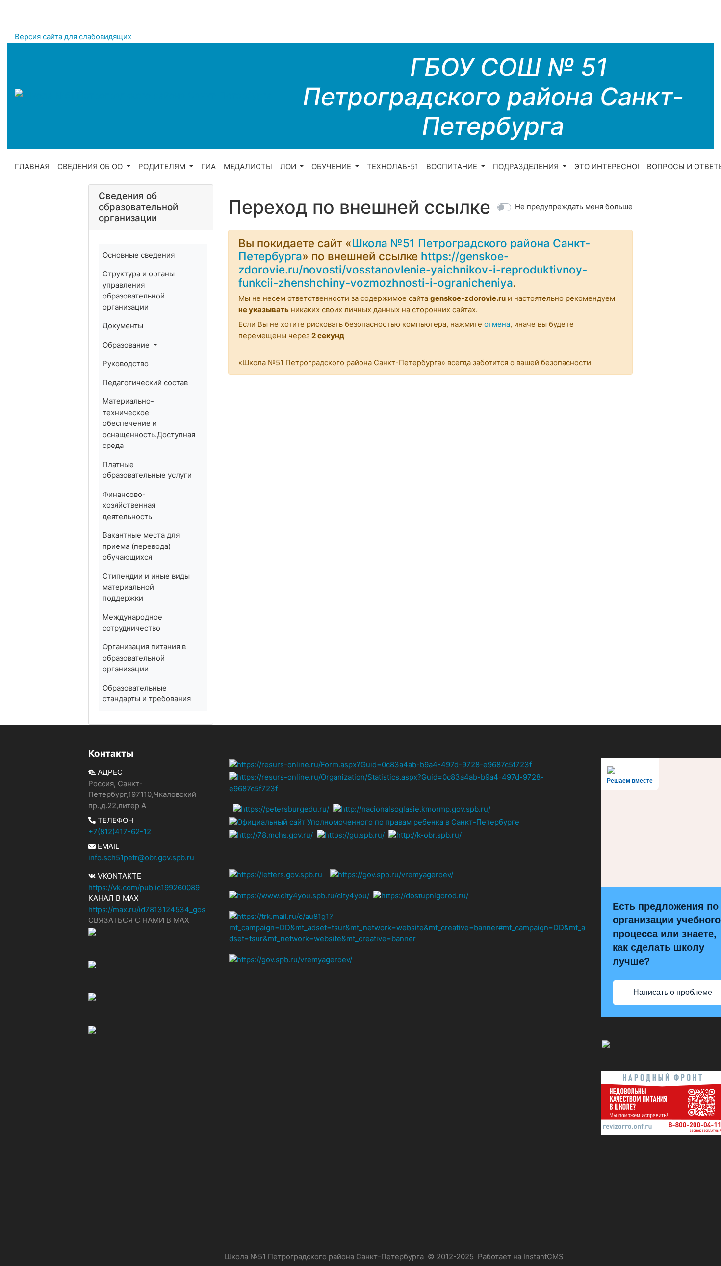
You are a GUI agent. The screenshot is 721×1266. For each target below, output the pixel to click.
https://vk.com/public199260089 (144, 887)
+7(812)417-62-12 (119, 831)
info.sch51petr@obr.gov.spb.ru (141, 857)
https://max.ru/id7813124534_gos (147, 909)
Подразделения (527, 166)
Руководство (126, 363)
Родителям (162, 166)
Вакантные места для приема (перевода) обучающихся (141, 546)
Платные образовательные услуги (147, 470)
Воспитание (452, 166)
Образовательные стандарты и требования (147, 693)
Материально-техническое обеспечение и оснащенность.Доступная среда (149, 423)
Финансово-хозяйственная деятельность (129, 505)
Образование (127, 344)
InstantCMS (543, 1256)
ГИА (208, 166)
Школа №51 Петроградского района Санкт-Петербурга (324, 1256)
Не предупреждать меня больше (574, 206)
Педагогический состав (145, 382)
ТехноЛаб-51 (392, 166)
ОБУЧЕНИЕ (332, 166)
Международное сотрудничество (132, 622)
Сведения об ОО (91, 166)
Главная (32, 166)
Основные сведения (139, 255)
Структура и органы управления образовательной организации (139, 290)
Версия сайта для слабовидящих (73, 36)
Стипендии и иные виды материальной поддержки (146, 587)
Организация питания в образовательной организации (144, 657)
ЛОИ (289, 166)
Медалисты (248, 166)
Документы (123, 325)
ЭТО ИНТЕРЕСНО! (606, 166)
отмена (497, 324)
